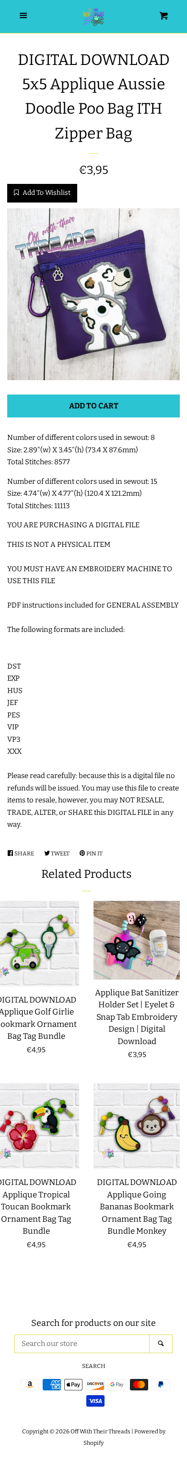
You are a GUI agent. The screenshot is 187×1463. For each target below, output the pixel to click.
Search (93, 1366)
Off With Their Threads (100, 1431)
